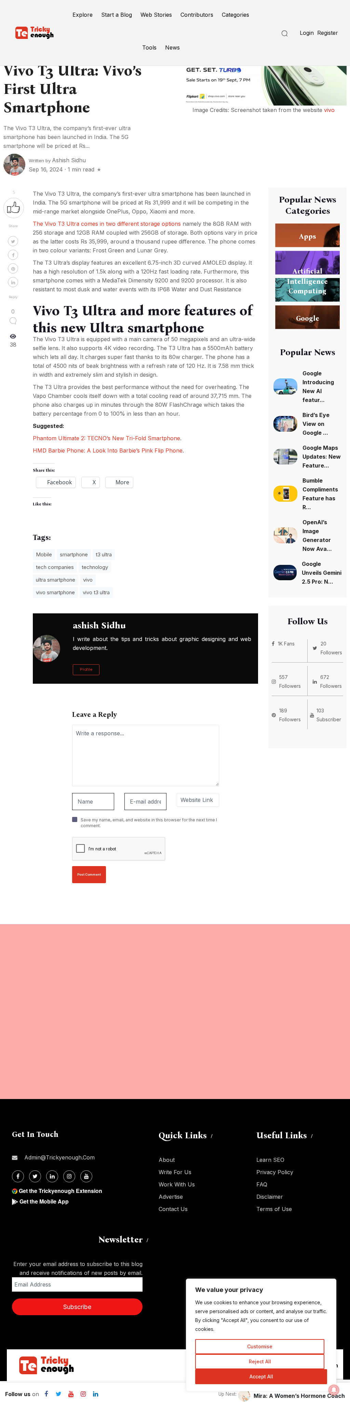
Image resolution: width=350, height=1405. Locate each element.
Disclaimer (269, 1196)
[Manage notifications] (333, 1390)
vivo (329, 110)
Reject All (260, 1361)
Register (327, 32)
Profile (86, 669)
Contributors (196, 14)
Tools (149, 47)
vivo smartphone (55, 592)
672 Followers (331, 681)
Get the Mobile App (44, 1201)
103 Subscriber (329, 715)
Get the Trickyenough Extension (60, 1191)
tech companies (55, 567)
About (167, 1159)
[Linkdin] (52, 1176)
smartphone (74, 554)
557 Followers (290, 681)
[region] (261, 1335)
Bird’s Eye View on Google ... (315, 424)
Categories (235, 14)
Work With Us (177, 1184)
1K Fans (286, 643)
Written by (57, 160)
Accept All (261, 1376)
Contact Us (173, 1209)
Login (307, 32)
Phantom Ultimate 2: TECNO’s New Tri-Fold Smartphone (106, 438)
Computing (307, 291)
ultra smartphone (55, 579)
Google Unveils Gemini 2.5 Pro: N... (321, 572)
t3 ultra (104, 554)
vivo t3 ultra (96, 592)
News (172, 47)
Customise (259, 1346)
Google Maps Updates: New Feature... (321, 456)
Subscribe (77, 1306)
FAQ (261, 1184)
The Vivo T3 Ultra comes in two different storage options (107, 223)
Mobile (44, 554)
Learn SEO (270, 1159)
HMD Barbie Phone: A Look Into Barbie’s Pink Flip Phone (108, 450)
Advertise (171, 1196)
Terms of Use (274, 1209)
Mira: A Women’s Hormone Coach (299, 1395)
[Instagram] (69, 1176)
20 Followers (331, 648)
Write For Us (175, 1172)
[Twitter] (35, 1176)
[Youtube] (86, 1176)
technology (95, 567)
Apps (307, 236)
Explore (82, 14)
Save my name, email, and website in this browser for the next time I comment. (149, 822)
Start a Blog (116, 14)
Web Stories (156, 14)
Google (307, 318)
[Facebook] (18, 1176)
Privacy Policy (274, 1172)
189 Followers (290, 715)
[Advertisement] (175, 1011)
